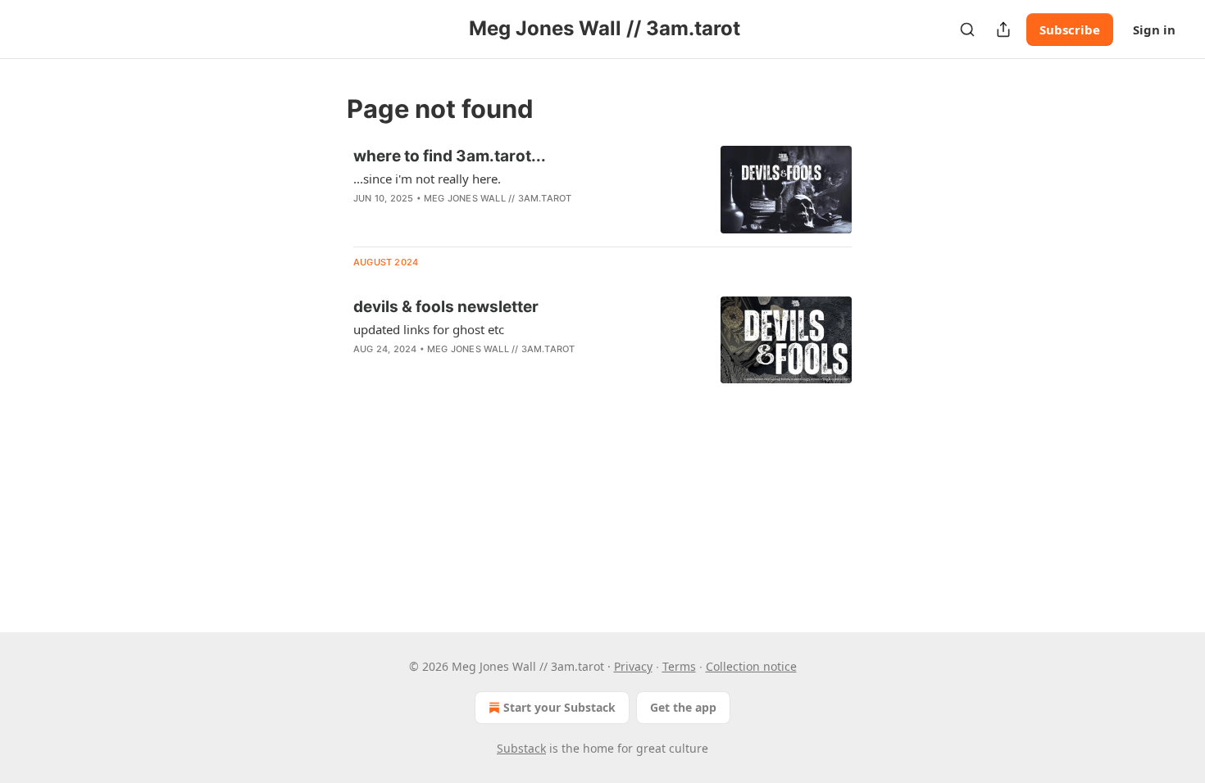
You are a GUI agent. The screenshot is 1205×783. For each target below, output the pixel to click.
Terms (679, 666)
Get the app (683, 707)
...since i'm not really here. (427, 178)
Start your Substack (559, 707)
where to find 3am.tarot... (449, 156)
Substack (521, 748)
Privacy (633, 666)
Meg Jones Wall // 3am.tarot (497, 198)
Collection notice (751, 666)
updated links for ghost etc (428, 329)
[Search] (967, 29)
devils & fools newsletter (446, 306)
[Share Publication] (1003, 29)
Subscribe (1069, 29)
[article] (602, 189)
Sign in (1154, 29)
